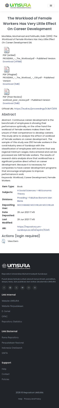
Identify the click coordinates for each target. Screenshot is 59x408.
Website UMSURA (10, 300)
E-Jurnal (6, 311)
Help (4, 369)
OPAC (5, 316)
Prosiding (22, 197)
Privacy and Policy (32, 399)
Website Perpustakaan (12, 306)
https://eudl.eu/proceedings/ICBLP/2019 (35, 108)
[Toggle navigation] (51, 5)
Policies (5, 379)
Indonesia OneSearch (12, 347)
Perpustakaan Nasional (13, 342)
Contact (5, 374)
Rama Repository (10, 337)
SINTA (5, 353)
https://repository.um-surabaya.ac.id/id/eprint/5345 (33, 228)
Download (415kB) (12, 61)
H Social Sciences (26, 190)
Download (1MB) (11, 83)
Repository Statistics (12, 321)
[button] (3, 241)
